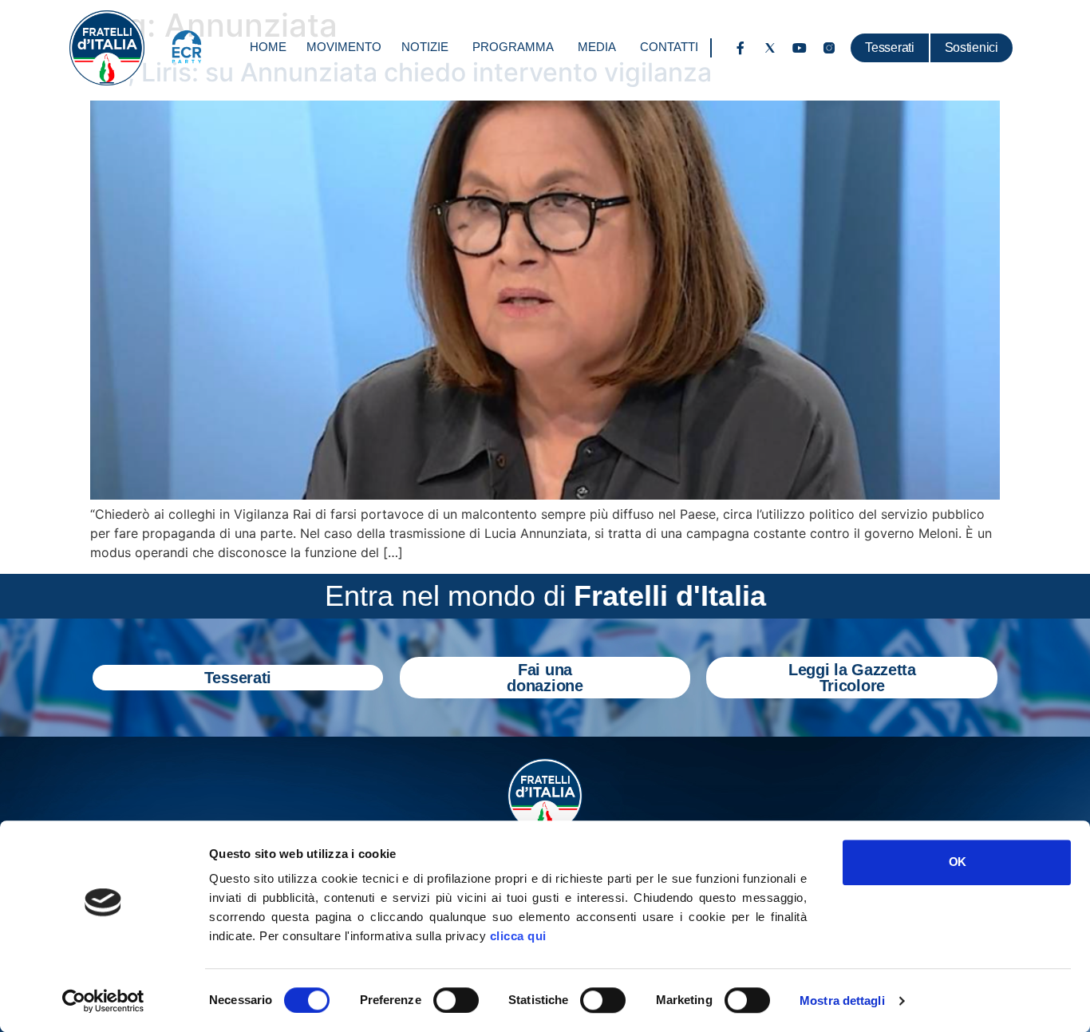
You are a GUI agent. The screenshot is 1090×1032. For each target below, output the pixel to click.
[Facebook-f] (740, 48)
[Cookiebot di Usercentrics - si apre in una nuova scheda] (103, 1001)
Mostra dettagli (842, 1000)
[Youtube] (799, 48)
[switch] (456, 1000)
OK (957, 861)
